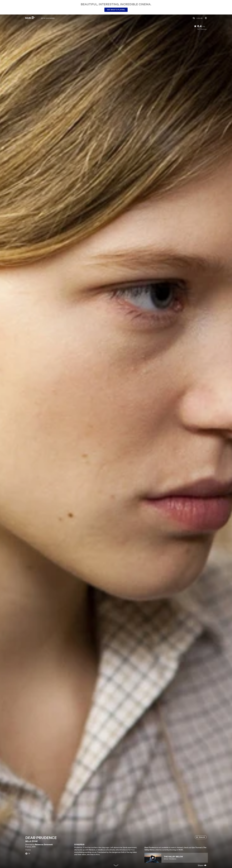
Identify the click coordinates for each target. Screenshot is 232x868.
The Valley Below (173, 856)
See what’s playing (116, 10)
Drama (28, 850)
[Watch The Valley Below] (152, 858)
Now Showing (48, 18)
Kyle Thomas (170, 859)
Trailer (202, 837)
